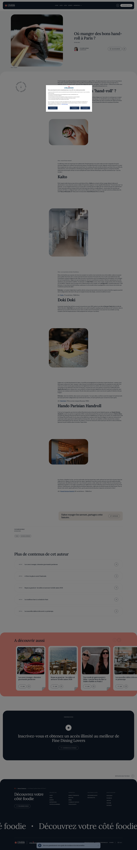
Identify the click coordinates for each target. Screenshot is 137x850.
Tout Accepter (85, 107)
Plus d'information (64, 104)
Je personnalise (53, 107)
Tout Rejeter (74, 107)
